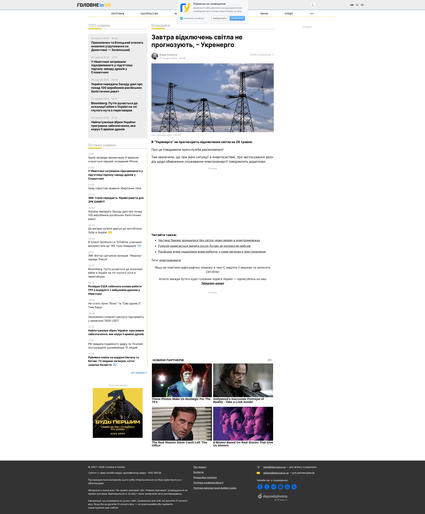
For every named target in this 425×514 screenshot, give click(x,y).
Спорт (289, 13)
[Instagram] (280, 486)
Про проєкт (200, 467)
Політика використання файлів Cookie (214, 487)
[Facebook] (260, 486)
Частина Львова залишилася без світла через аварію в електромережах (209, 240)
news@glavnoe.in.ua (274, 467)
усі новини (138, 372)
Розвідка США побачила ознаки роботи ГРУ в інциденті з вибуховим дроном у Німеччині (115, 288)
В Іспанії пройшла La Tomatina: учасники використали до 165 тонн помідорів (115, 242)
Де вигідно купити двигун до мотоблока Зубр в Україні (115, 229)
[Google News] (287, 486)
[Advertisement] (212, 197)
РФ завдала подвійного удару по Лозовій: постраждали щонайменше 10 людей (115, 344)
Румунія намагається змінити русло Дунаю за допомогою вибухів (204, 246)
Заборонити (220, 18)
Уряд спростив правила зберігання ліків (114, 186)
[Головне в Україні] (94, 5)
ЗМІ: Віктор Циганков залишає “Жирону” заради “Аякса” (115, 256)
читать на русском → (262, 54)
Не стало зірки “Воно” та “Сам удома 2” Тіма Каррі (114, 304)
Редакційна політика (205, 477)
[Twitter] (266, 486)
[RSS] (294, 486)
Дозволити (237, 18)
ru (357, 4)
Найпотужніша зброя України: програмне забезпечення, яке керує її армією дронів (116, 330)
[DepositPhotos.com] (273, 497)
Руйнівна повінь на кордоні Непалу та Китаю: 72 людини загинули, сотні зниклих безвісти (113, 359)
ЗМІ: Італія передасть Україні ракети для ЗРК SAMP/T (116, 198)
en (362, 4)
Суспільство (149, 13)
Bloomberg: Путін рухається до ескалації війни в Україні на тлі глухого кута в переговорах (115, 271)
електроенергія (170, 260)
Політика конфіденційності (208, 482)
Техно (264, 13)
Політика (117, 13)
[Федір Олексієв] (154, 58)
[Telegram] (273, 486)
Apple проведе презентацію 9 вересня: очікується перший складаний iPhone (113, 158)
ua (351, 4)
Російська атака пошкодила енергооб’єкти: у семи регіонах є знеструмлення (212, 251)
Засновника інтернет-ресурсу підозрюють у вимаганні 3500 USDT (116, 317)
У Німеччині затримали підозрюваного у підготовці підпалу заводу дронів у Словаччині (115, 173)
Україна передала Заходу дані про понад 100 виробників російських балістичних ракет (115, 213)
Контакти (198, 472)
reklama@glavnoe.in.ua (276, 472)
